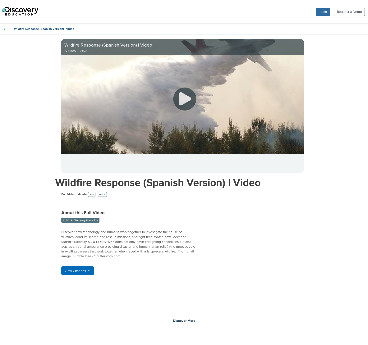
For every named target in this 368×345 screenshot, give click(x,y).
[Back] (5, 29)
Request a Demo (349, 12)
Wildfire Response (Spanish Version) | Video (158, 182)
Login (323, 12)
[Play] (184, 99)
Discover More (184, 321)
